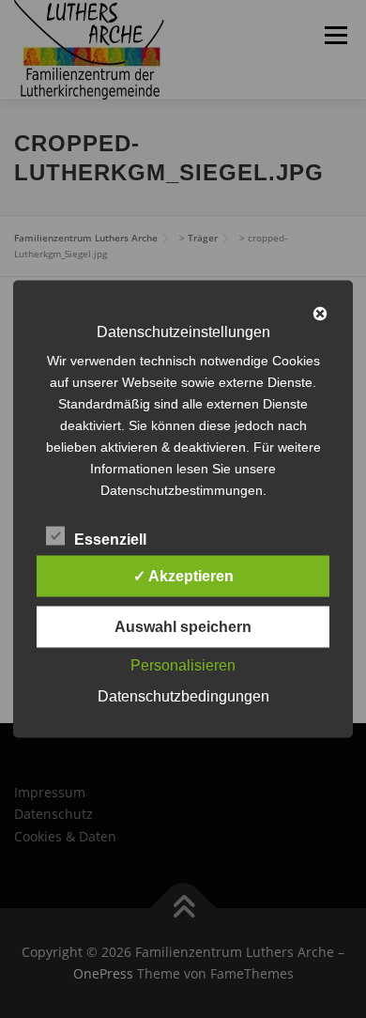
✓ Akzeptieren (183, 576)
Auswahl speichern (183, 627)
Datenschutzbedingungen (183, 696)
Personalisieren (183, 665)
